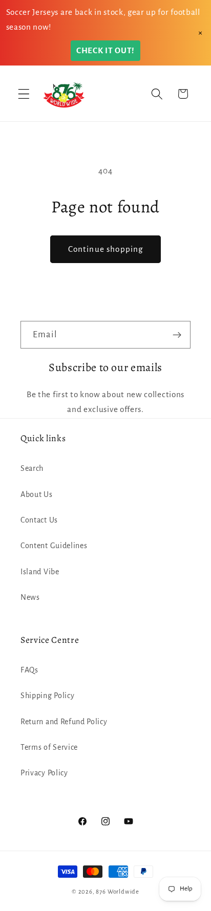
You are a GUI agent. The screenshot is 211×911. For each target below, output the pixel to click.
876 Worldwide (117, 891)
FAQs (29, 670)
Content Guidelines (53, 545)
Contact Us (39, 520)
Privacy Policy (44, 773)
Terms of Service (49, 747)
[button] (24, 94)
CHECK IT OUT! (105, 50)
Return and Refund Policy (64, 722)
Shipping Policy (47, 695)
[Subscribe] (177, 335)
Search (32, 468)
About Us (36, 494)
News (30, 597)
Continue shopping (105, 249)
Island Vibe (39, 572)
